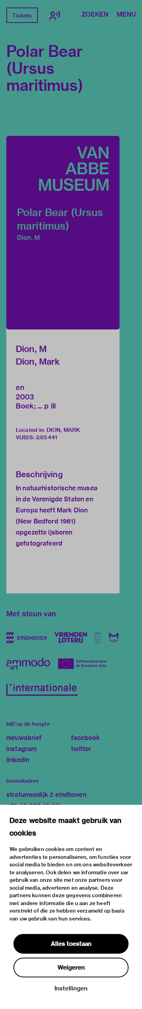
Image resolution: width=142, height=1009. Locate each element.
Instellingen (71, 988)
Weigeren (71, 967)
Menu (126, 15)
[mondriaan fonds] (114, 638)
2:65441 (46, 437)
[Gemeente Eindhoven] (26, 638)
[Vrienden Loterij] (71, 638)
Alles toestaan (71, 944)
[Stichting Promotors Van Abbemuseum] (98, 638)
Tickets (22, 15)
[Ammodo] (28, 664)
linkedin (17, 760)
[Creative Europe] (85, 664)
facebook (85, 738)
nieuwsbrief (24, 738)
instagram (21, 749)
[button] (63, 232)
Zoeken (95, 15)
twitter (81, 749)
